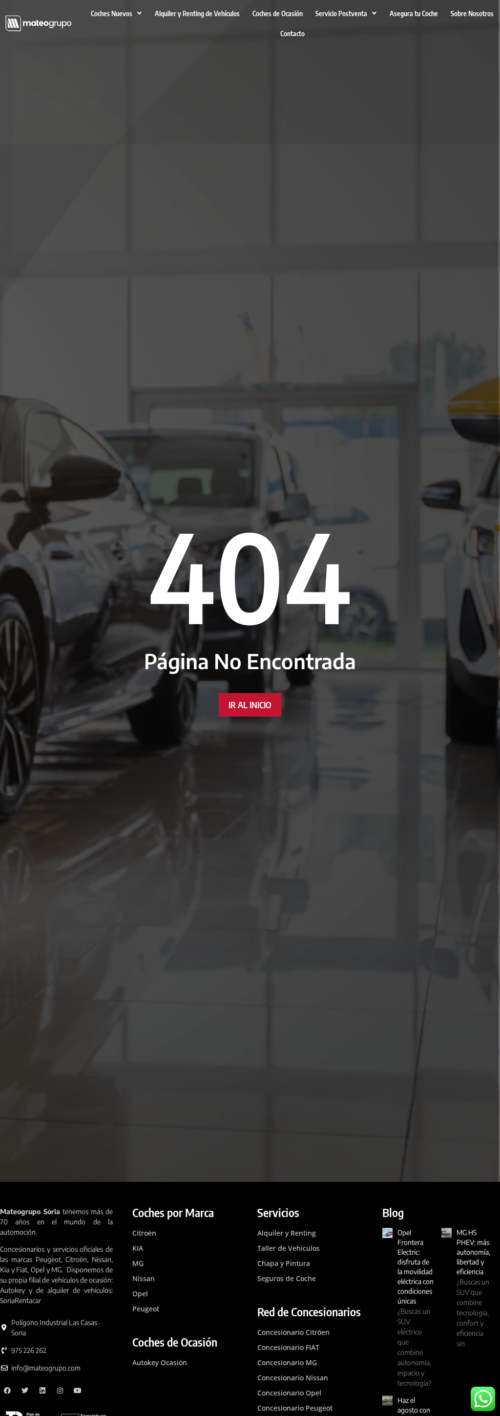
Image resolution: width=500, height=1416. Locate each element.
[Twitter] (25, 1390)
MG (138, 1263)
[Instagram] (59, 1390)
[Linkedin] (42, 1390)
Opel (140, 1293)
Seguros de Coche (286, 1278)
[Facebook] (7, 1390)
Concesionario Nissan (292, 1377)
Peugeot (145, 1308)
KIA (137, 1248)
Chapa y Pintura (283, 1263)
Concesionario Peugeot (295, 1408)
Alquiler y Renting (286, 1233)
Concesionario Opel (289, 1392)
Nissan (143, 1278)
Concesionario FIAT (288, 1347)
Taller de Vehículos (288, 1248)
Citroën (144, 1233)
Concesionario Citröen (293, 1332)
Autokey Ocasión (159, 1362)
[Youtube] (77, 1390)
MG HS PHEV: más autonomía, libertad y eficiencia (473, 1252)
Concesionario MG (287, 1362)
